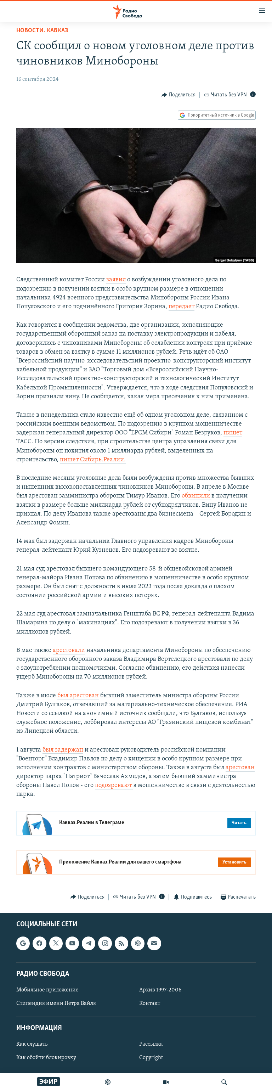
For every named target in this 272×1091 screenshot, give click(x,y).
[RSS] (121, 943)
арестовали (69, 650)
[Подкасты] (137, 943)
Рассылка (151, 1044)
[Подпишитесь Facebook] (39, 943)
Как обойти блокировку (46, 1058)
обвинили (196, 496)
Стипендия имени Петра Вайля (56, 1003)
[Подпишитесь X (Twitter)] (56, 943)
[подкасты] (107, 1082)
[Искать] (224, 1082)
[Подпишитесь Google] (23, 943)
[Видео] (165, 1082)
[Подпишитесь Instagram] (105, 943)
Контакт (149, 1003)
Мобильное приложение (47, 990)
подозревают (114, 785)
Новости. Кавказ (42, 31)
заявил (116, 280)
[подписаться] (154, 943)
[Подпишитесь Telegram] (88, 943)
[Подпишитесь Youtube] (72, 943)
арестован (240, 768)
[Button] (179, 95)
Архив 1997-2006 (160, 990)
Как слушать (31, 1044)
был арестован (78, 696)
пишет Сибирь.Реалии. (93, 460)
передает (181, 307)
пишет (232, 433)
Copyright (151, 1058)
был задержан (62, 750)
